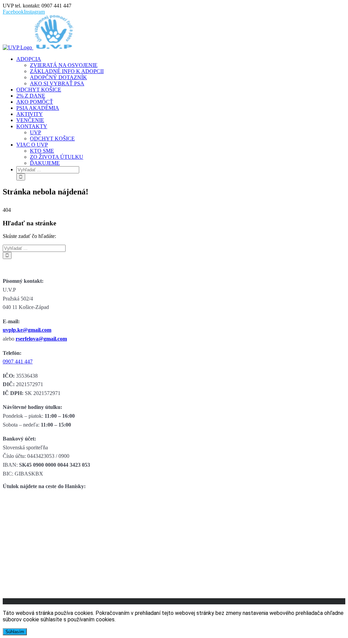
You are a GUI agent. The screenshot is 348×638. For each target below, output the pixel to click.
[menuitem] (180, 71)
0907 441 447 (18, 361)
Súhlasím (14, 631)
